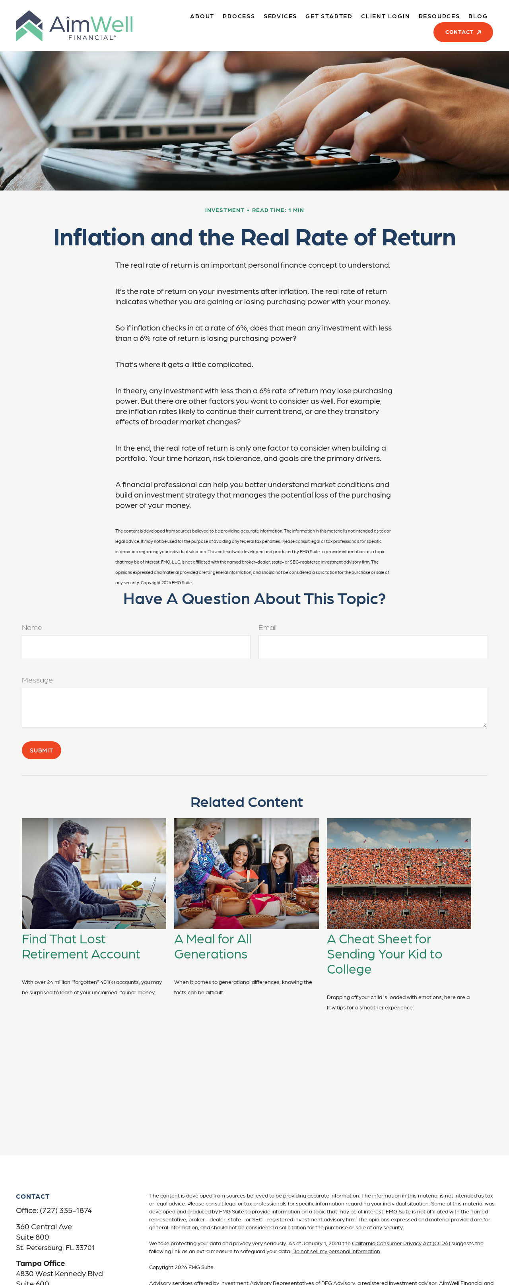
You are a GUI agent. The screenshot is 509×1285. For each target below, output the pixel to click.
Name (32, 626)
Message (37, 679)
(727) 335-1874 (66, 1210)
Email (267, 626)
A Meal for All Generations (213, 945)
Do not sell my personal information (336, 1251)
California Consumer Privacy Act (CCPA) (401, 1243)
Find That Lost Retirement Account (81, 945)
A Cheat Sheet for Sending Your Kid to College (385, 953)
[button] (202, 15)
